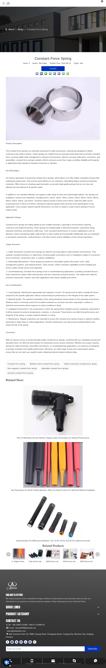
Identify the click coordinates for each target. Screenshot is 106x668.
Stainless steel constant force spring (44, 364)
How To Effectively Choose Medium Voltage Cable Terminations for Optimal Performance (53, 438)
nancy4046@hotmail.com (25, 628)
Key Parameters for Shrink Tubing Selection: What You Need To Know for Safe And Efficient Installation (53, 490)
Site (81, 63)
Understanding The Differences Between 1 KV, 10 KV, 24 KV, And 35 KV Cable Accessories (53, 541)
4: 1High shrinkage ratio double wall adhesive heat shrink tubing (19, 561)
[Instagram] (30, 642)
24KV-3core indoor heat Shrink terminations (87, 561)
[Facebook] (7, 642)
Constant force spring (16, 364)
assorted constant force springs (20, 373)
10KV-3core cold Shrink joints (53, 561)
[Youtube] (25, 642)
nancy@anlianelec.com (16, 631)
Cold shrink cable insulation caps (36, 561)
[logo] (11, 585)
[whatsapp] (12, 642)
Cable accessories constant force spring (80, 364)
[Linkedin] (21, 642)
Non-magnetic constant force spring (22, 368)
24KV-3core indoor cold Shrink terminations (70, 561)
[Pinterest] (34, 642)
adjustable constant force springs (54, 368)
